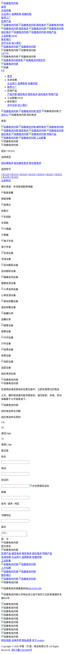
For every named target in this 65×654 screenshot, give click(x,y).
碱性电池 (41, 25)
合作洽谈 (6, 43)
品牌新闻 (16, 14)
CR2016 (40, 174)
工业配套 (41, 138)
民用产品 (6, 21)
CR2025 (49, 174)
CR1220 (5, 174)
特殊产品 (51, 32)
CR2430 (5, 177)
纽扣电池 (43, 94)
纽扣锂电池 (7, 163)
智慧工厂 (6, 17)
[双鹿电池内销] (9, 3)
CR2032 (58, 174)
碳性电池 (32, 94)
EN (7, 53)
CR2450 (14, 177)
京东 (43, 60)
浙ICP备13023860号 (21, 650)
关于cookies (38, 640)
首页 (3, 7)
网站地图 (6, 640)
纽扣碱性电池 (21, 163)
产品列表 (12, 94)
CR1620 (23, 174)
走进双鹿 (6, 10)
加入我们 (16, 43)
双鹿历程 (26, 14)
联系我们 (6, 39)
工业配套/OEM (9, 36)
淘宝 (20, 60)
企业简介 (6, 14)
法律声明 (16, 640)
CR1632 (32, 174)
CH (3, 53)
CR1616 (14, 174)
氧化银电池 (35, 163)
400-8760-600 (34, 588)
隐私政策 (26, 640)
